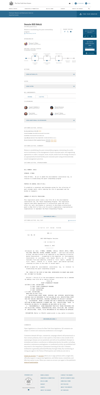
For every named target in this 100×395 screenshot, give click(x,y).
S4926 (52, 140)
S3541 (52, 141)
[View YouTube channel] (69, 3)
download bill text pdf (31, 33)
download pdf (72, 220)
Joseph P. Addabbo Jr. (34, 107)
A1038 (40, 131)
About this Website (66, 387)
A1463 (55, 141)
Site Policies (64, 384)
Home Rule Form (66, 381)
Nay (94, 36)
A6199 (55, 140)
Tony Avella (32, 113)
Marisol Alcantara (59, 107)
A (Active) (41, 96)
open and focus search (89, 9)
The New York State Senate (23, 3)
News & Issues (13, 8)
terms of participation (31, 362)
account (41, 356)
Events (63, 8)
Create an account (30, 356)
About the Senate (46, 390)
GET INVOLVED (65, 390)
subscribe (91, 53)
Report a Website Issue (68, 378)
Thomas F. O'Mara (33, 43)
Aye (88, 36)
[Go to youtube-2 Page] (28, 389)
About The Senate (77, 8)
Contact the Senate (67, 375)
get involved (80, 3)
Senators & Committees (32, 8)
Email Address (89, 48)
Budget (43, 384)
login (89, 3)
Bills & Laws (49, 8)
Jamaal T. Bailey (59, 113)
